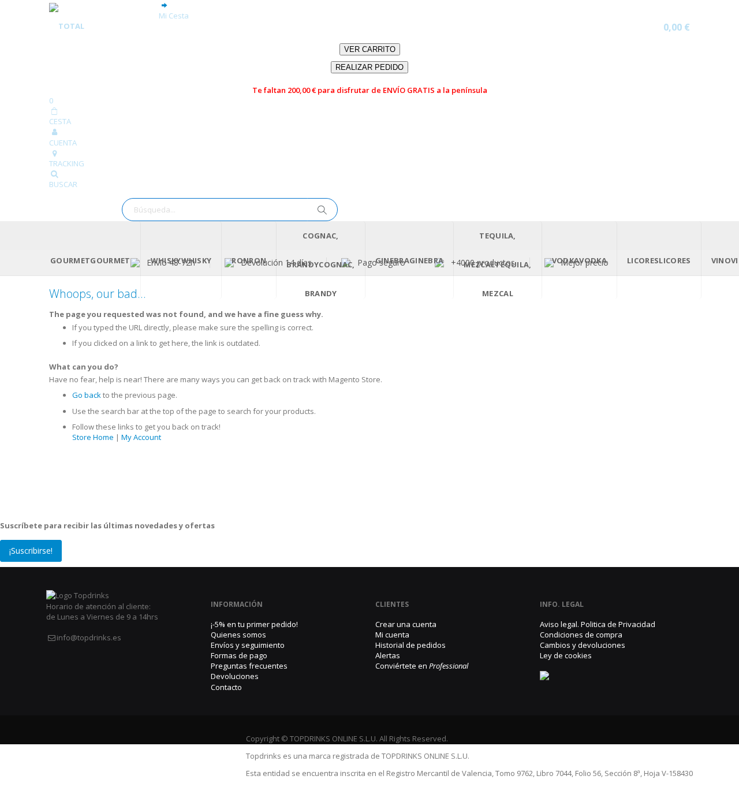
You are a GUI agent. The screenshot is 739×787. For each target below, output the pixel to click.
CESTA (60, 121)
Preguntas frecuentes (249, 666)
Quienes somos (238, 634)
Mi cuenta (392, 634)
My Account (141, 437)
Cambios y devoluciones (582, 645)
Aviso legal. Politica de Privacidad (597, 624)
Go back (86, 395)
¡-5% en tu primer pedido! (254, 624)
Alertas (387, 655)
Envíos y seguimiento (248, 645)
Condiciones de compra (581, 634)
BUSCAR (63, 184)
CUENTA (63, 142)
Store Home (93, 437)
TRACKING (66, 163)
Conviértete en (421, 666)
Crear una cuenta (405, 624)
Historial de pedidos (410, 645)
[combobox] (230, 209)
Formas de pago (239, 655)
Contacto (226, 687)
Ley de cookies (566, 655)
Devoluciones (235, 676)
